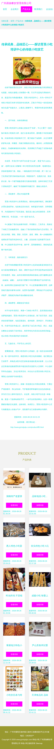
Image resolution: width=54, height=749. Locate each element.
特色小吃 (36, 739)
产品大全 (26, 9)
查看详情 (14, 505)
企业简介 (15, 9)
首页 (5, 9)
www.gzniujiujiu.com (24, 739)
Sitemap (39, 743)
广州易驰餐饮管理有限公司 (16, 3)
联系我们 (38, 9)
